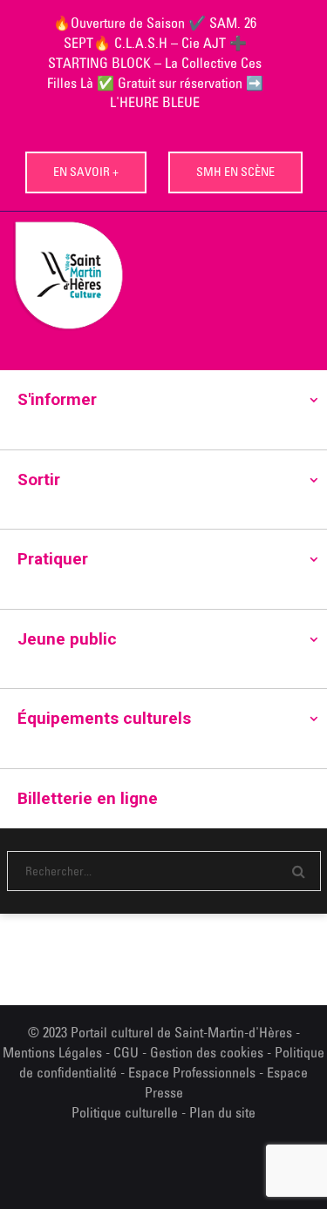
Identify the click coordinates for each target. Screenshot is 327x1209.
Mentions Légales (52, 1052)
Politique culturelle (125, 1112)
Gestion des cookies (206, 1052)
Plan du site (222, 1112)
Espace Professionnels (191, 1072)
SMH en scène (235, 171)
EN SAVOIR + (86, 171)
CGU (126, 1052)
